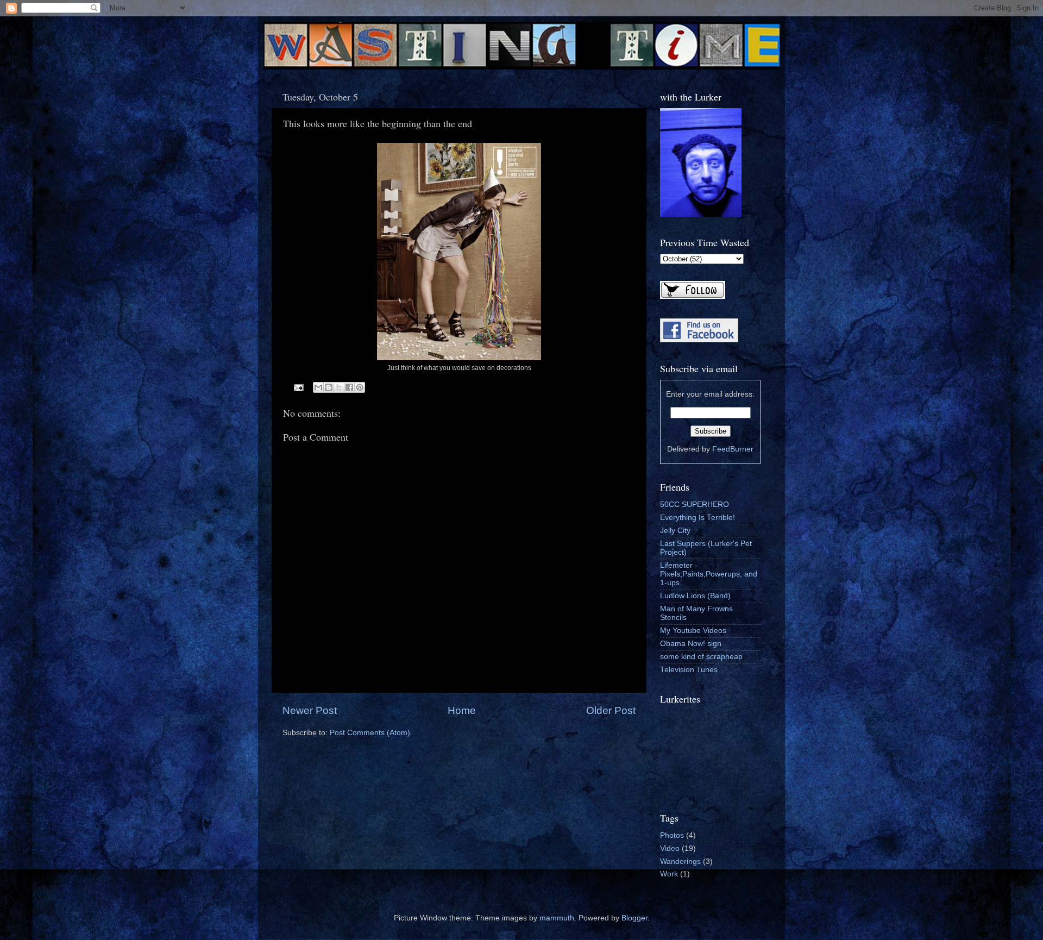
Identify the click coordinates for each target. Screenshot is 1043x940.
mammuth (556, 918)
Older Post (611, 710)
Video (670, 848)
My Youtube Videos (693, 630)
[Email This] (318, 387)
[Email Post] (298, 387)
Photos (672, 835)
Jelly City (675, 531)
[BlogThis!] (328, 387)
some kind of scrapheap (701, 657)
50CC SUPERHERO (694, 504)
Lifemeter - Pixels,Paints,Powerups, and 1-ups (708, 574)
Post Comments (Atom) (370, 733)
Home (462, 710)
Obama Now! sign (690, 644)
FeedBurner (732, 449)
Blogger (634, 918)
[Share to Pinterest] (359, 387)
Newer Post (309, 710)
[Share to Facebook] (349, 387)
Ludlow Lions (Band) (695, 596)
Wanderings (680, 861)
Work (669, 874)
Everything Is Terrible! (697, 517)
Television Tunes (689, 670)
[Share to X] (339, 387)
